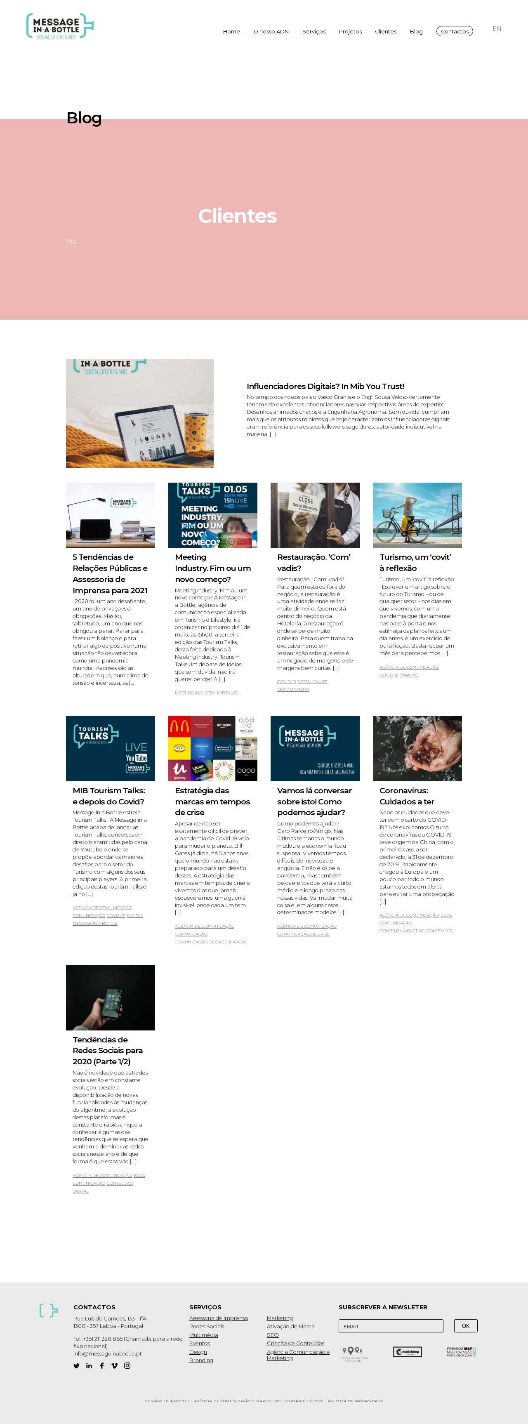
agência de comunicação (409, 667)
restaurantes (293, 689)
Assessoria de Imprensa (218, 1318)
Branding (201, 1360)
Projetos (350, 31)
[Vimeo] (114, 1366)
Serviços (313, 31)
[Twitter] (76, 1366)
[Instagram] (127, 1366)
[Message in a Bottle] (62, 26)
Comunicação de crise (201, 942)
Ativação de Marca (291, 1326)
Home (231, 31)
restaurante (312, 681)
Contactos (455, 31)
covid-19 (286, 681)
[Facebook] (102, 1366)
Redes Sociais (206, 1326)
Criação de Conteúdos (295, 1343)
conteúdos (440, 931)
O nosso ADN (271, 31)
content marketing (402, 931)
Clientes (385, 31)
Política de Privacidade (356, 1401)
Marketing (280, 1318)
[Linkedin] (89, 1366)
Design (198, 1352)
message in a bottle (95, 923)
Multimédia (203, 1335)
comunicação (89, 915)
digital (135, 915)
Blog (416, 31)
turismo (409, 675)
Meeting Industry (195, 693)
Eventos (199, 1343)
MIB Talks (227, 693)
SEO (273, 1335)
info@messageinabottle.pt (107, 1354)
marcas (237, 942)
